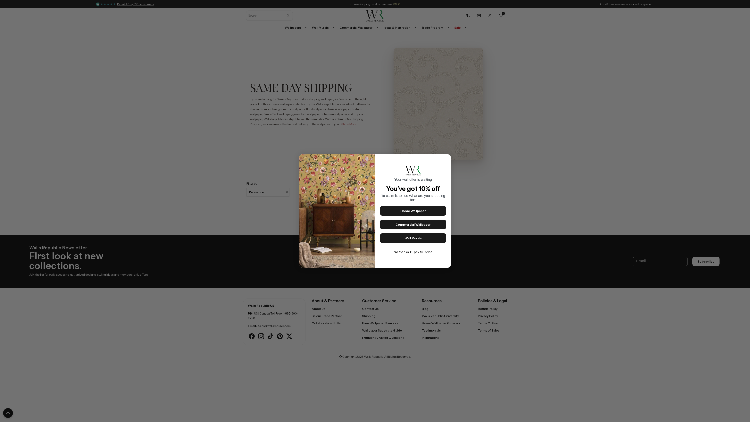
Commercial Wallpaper (413, 224)
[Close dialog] (446, 159)
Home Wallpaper (413, 211)
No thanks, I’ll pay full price (413, 252)
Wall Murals (413, 238)
